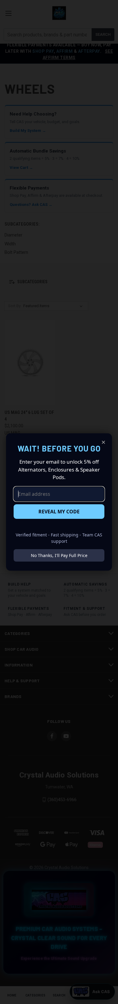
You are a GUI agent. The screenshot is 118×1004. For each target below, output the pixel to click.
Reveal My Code (59, 511)
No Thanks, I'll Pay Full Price (59, 555)
